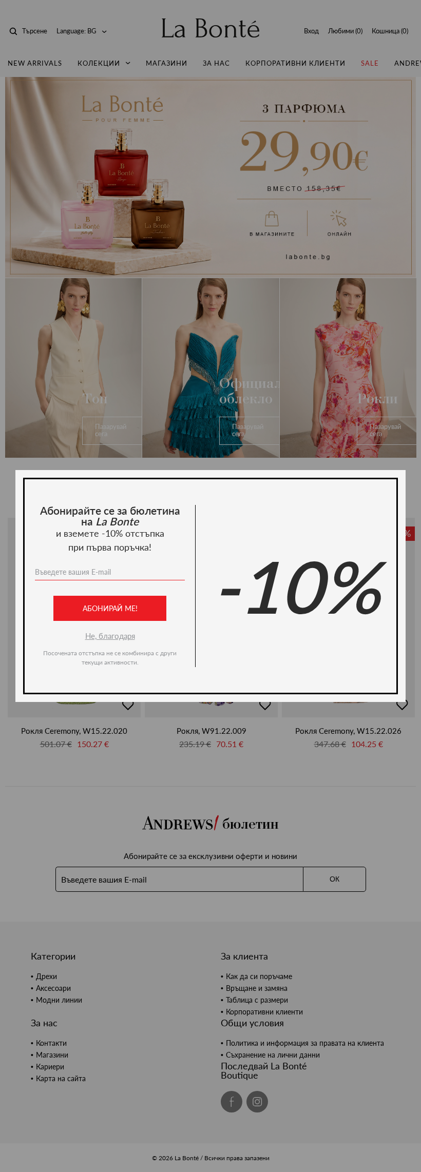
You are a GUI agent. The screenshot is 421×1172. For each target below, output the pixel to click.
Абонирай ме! (110, 608)
